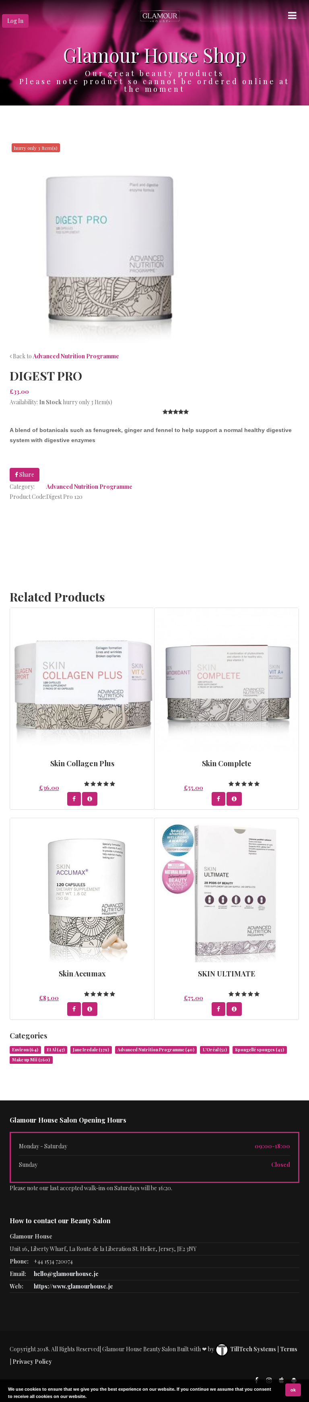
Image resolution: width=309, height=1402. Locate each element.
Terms (288, 1349)
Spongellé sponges (259, 1050)
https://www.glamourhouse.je (73, 1286)
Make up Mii (31, 1060)
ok (293, 1390)
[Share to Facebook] (74, 799)
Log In (15, 21)
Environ (25, 1050)
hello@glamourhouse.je (66, 1274)
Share (26, 474)
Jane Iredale (91, 1050)
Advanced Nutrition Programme (76, 356)
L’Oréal (215, 1050)
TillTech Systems (252, 1349)
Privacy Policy (32, 1361)
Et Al (56, 1050)
